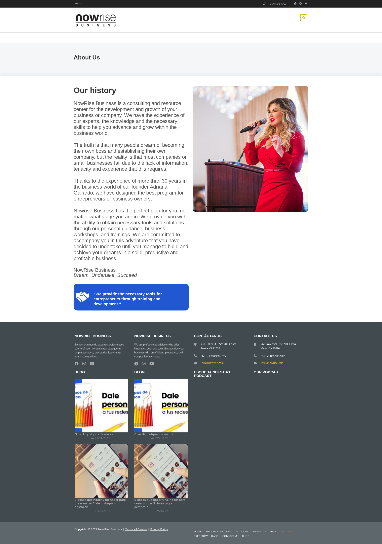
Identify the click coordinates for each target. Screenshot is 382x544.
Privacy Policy (159, 529)
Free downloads (206, 535)
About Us (286, 531)
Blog (245, 535)
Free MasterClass (218, 531)
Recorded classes (248, 531)
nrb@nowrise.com (213, 363)
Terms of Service (136, 529)
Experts (270, 531)
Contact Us (230, 535)
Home (198, 531)
